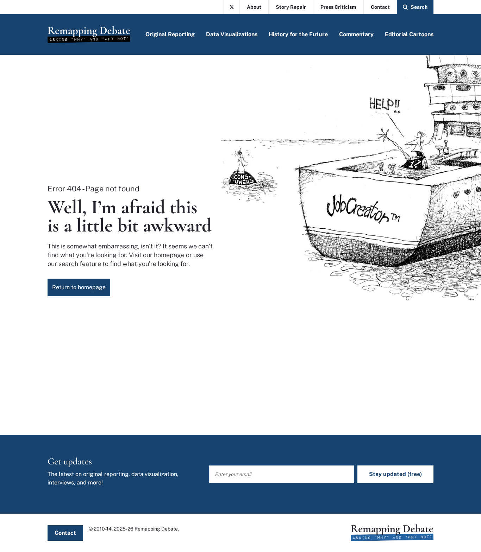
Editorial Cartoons (409, 34)
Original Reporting (170, 34)
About (254, 7)
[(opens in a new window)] (231, 7)
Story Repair (291, 7)
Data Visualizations (231, 34)
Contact (380, 7)
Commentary (356, 34)
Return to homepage (79, 287)
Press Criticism (338, 7)
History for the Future (298, 34)
